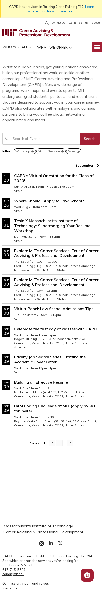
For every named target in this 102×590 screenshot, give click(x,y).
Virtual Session (49, 151)
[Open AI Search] (87, 575)
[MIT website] (9, 33)
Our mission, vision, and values (25, 583)
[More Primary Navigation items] (97, 47)
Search (89, 138)
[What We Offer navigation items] (71, 47)
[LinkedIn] (51, 543)
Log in (72, 22)
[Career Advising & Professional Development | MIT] (44, 33)
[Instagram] (41, 543)
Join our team (12, 588)
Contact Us (58, 22)
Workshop (22, 151)
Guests (96, 22)
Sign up (83, 22)
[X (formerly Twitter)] (60, 543)
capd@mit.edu (13, 574)
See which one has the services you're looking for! (40, 561)
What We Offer (52, 47)
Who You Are (15, 47)
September (84, 165)
